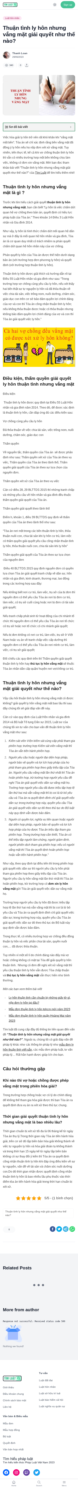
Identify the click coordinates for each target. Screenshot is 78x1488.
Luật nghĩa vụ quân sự (52, 1406)
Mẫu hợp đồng (11, 1429)
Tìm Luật (40, 172)
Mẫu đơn (8, 1423)
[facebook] (53, 1229)
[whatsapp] (72, 1229)
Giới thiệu (8, 1387)
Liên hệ (7, 1406)
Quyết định (9, 1442)
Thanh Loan (19, 53)
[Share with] (26, 65)
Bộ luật (7, 1436)
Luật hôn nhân (12, 18)
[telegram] (66, 1229)
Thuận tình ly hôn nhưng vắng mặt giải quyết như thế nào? (35, 1213)
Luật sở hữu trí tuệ (49, 1393)
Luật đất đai (46, 1380)
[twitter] (59, 1229)
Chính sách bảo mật (14, 1400)
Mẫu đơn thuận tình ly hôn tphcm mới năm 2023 (39, 1009)
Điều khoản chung (13, 1393)
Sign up (67, 4)
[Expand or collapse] (70, 127)
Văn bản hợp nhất (13, 1449)
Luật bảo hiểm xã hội (51, 1399)
